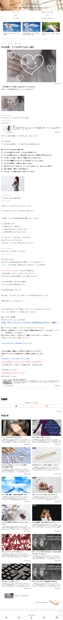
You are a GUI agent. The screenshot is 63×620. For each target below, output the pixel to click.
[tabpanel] (12, 29)
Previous (1, 29)
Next (62, 29)
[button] (58, 361)
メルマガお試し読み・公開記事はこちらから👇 (16, 343)
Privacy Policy (31, 615)
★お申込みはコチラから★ (12, 373)
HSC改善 (5, 399)
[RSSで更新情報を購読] (47, 406)
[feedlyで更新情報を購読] (16, 406)
